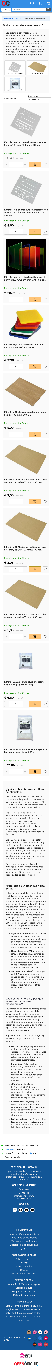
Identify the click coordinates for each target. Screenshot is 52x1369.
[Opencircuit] (26, 1364)
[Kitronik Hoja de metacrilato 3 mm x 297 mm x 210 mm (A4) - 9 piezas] (26, 324)
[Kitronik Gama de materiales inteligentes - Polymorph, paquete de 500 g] (26, 729)
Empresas (24, 1189)
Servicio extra (24, 1280)
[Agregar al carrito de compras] (35, 164)
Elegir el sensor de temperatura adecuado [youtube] (24, 1309)
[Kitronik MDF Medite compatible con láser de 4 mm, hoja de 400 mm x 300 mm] (26, 526)
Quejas (24, 1248)
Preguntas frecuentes (24, 1273)
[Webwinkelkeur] (26, 1356)
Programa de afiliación (24, 1291)
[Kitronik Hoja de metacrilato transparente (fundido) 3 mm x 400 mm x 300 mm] (26, 121)
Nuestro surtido (24, 1266)
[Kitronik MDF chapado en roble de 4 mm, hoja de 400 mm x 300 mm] (26, 391)
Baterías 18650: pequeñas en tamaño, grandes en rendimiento (24, 1313)
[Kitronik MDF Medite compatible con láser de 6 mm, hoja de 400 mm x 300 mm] (26, 594)
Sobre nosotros (24, 1259)
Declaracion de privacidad (24, 1244)
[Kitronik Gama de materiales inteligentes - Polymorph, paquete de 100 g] (26, 661)
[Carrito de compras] (46, 4)
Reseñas (24, 1262)
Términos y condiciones (24, 1241)
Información (24, 1230)
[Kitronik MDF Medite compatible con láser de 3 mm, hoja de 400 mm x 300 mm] (26, 459)
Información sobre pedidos (24, 1234)
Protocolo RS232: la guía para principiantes (24, 1316)
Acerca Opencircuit (24, 1255)
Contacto (24, 1192)
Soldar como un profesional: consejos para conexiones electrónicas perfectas (24, 1305)
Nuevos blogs (24, 1301)
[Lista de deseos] (29, 4)
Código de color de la (23, 1295)
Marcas (24, 1270)
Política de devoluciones (24, 1237)
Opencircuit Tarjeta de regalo (24, 1284)
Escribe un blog (24, 1288)
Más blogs (24, 1320)
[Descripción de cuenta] (38, 4)
